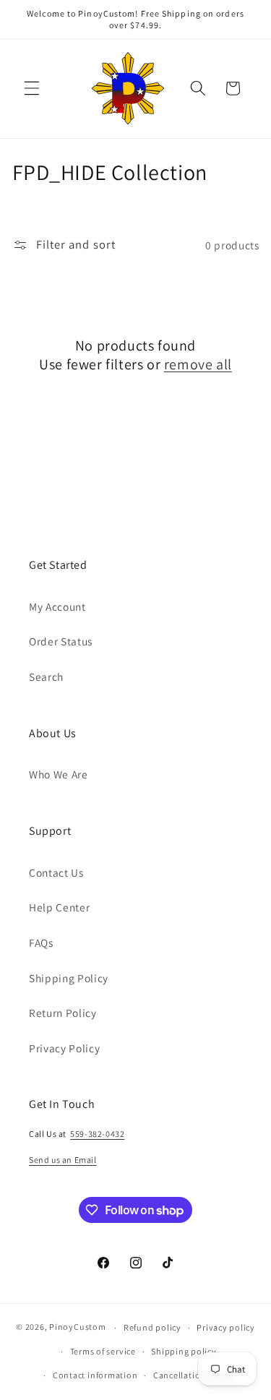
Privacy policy (226, 1327)
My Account (57, 606)
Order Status (61, 641)
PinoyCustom (77, 1327)
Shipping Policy (68, 978)
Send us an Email (63, 1159)
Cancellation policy (193, 1375)
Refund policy (152, 1327)
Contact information (95, 1375)
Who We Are (58, 774)
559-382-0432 (97, 1133)
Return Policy (63, 1012)
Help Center (59, 907)
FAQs (41, 942)
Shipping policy (184, 1351)
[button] (31, 88)
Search (46, 676)
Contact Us (56, 872)
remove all (198, 364)
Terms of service (103, 1351)
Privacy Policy (64, 1048)
